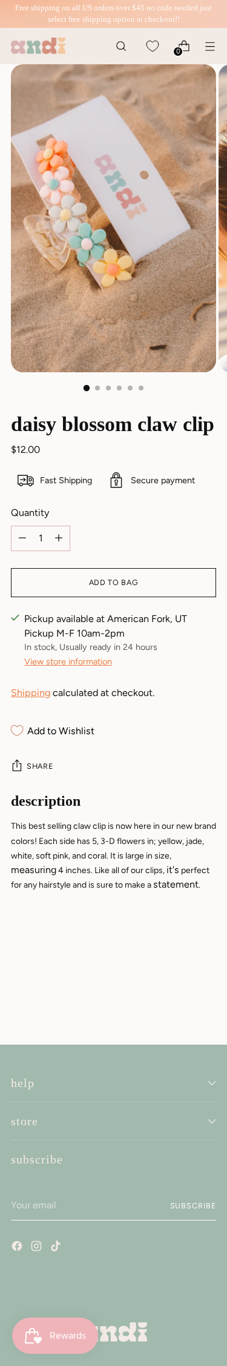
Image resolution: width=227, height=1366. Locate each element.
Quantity (30, 512)
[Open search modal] (120, 45)
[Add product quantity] (22, 538)
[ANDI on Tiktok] (57, 1248)
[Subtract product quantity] (59, 538)
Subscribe (193, 1205)
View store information (68, 661)
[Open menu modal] (209, 45)
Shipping (30, 692)
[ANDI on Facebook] (18, 1248)
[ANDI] (38, 46)
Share (40, 766)
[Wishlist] (152, 45)
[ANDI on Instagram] (37, 1248)
